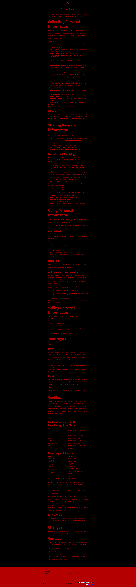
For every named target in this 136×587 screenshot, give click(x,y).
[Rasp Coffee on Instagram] (47, 583)
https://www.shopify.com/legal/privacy (73, 140)
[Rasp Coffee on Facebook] (43, 583)
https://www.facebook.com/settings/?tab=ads (66, 195)
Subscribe (89, 576)
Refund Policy (47, 573)
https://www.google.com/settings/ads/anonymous (66, 197)
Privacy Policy (47, 571)
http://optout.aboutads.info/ (66, 205)
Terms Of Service (47, 575)
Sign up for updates (75, 570)
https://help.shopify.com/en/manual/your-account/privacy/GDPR (70, 367)
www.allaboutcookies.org (54, 503)
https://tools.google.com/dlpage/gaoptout (70, 169)
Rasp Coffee (71, 583)
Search (45, 569)
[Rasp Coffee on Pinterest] (45, 583)
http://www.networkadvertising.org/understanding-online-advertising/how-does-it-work (68, 187)
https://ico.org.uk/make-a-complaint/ (60, 559)
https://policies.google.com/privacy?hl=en (68, 167)
